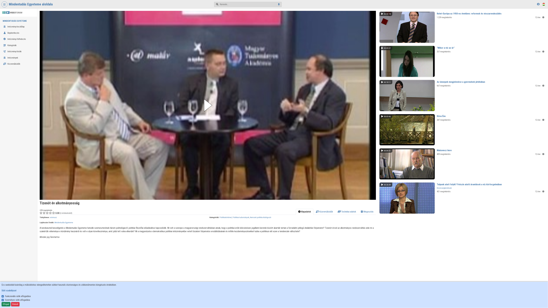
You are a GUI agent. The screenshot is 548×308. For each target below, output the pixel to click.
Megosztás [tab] (368, 211)
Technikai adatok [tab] (348, 211)
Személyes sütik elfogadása (17, 300)
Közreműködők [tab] (326, 211)
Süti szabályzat (9, 290)
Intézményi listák (14, 51)
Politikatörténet (226, 217)
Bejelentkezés (13, 33)
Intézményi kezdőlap (16, 26)
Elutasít (15, 304)
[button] (208, 105)
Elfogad (6, 304)
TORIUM (16, 12)
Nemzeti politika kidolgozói (260, 217)
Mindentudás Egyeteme (64, 222)
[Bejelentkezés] (538, 4)
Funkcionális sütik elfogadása (18, 296)
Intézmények (12, 57)
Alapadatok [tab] (306, 211)
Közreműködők (13, 64)
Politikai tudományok (241, 217)
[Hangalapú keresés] (279, 4)
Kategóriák (12, 45)
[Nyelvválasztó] (543, 4)
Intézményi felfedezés (16, 39)
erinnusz (53, 217)
